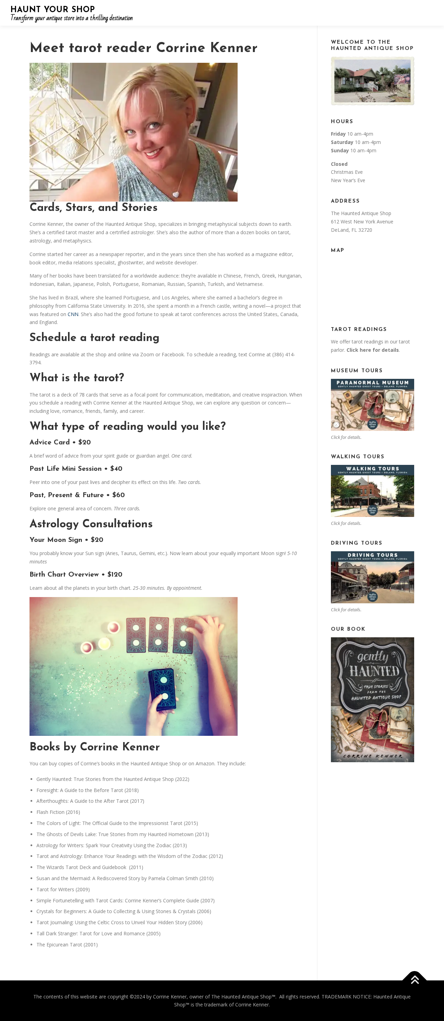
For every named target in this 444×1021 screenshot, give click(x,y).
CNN (73, 314)
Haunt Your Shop (52, 10)
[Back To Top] (414, 980)
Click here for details (373, 350)
